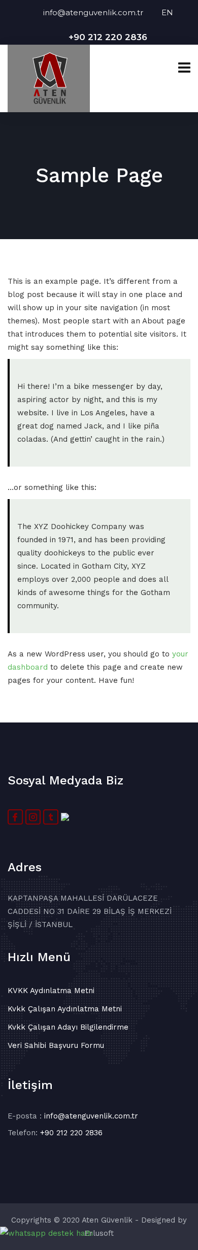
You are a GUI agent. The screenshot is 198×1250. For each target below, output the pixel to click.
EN (167, 12)
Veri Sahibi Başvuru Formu (56, 1045)
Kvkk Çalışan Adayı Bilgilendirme (68, 1027)
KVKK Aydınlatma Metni (51, 990)
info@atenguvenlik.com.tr (102, 12)
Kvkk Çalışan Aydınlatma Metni (65, 1008)
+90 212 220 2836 (108, 37)
